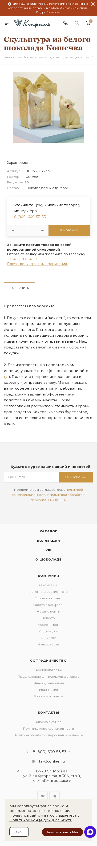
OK (19, 832)
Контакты (48, 712)
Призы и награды (48, 598)
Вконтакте (42, 796)
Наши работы (49, 644)
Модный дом (48, 631)
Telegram (54, 796)
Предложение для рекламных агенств (48, 676)
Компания (48, 575)
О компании (48, 585)
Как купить (19, 288)
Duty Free (48, 638)
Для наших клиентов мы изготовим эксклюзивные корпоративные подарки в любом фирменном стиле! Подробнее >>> (48, 8)
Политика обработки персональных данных (48, 735)
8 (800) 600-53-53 (30, 216)
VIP (48, 550)
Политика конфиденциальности (48, 728)
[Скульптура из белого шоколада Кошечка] (48, 107)
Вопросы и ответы (48, 696)
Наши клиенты (48, 611)
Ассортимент (49, 624)
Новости (48, 618)
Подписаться (76, 476)
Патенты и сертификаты (48, 591)
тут (6, 376)
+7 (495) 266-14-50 (22, 259)
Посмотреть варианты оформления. (37, 264)
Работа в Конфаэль (48, 605)
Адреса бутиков (48, 722)
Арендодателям (49, 670)
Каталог (48, 531)
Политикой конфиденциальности (40, 820)
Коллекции (48, 540)
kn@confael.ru (52, 761)
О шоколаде (48, 559)
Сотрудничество (48, 660)
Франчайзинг (48, 690)
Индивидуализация (48, 683)
